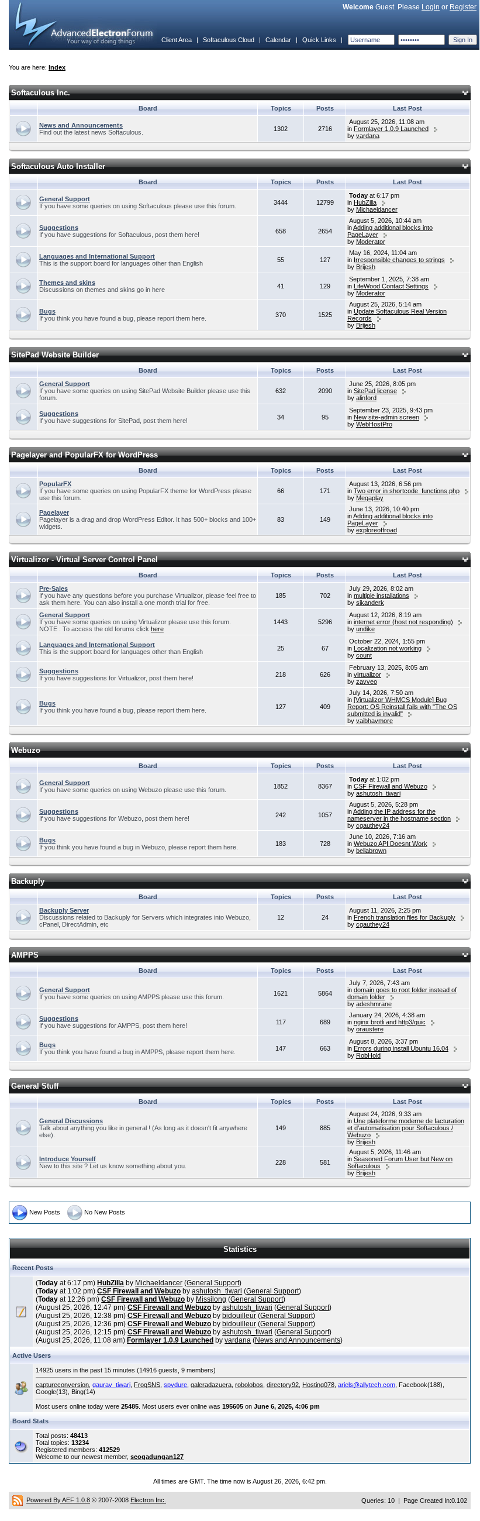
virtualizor (367, 674)
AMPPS (25, 955)
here (157, 628)
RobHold (368, 1055)
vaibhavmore (374, 720)
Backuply (27, 881)
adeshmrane (374, 1003)
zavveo (366, 681)
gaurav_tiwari (111, 1384)
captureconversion (62, 1384)
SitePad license (375, 390)
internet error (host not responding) (403, 621)
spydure (175, 1384)
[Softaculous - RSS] (17, 1499)
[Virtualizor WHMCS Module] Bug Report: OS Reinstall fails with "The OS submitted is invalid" (402, 706)
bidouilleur (239, 1316)
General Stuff (34, 1086)
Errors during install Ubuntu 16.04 (401, 1048)
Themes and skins (67, 282)
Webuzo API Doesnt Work (390, 843)
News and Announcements (81, 125)
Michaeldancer (377, 209)
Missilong (211, 1299)
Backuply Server (64, 910)
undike (365, 628)
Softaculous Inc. (40, 92)
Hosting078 (318, 1384)
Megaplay (370, 497)
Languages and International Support (97, 256)
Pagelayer (54, 512)
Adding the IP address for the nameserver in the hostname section (399, 815)
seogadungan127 (157, 1456)
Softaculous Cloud (228, 39)
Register (463, 7)
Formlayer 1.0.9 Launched (391, 128)
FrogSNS (147, 1384)
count (364, 655)
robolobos (249, 1384)
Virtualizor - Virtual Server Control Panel (84, 559)
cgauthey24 (372, 825)
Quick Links (319, 39)
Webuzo (25, 750)
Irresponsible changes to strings (399, 259)
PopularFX (55, 483)
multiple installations (381, 595)
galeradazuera (211, 1384)
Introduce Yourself (67, 1158)
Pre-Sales (53, 588)
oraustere (370, 1029)
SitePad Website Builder (55, 354)
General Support (64, 198)
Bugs (47, 311)
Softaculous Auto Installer (58, 166)
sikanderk (370, 602)
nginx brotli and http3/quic (390, 1022)
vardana (367, 135)
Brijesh (365, 266)
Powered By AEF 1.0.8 (58, 1499)
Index (57, 67)
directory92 (283, 1384)
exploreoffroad (376, 530)
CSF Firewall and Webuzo (390, 786)
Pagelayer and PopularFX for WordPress (84, 454)
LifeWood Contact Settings (391, 286)
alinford (366, 397)
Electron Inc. (148, 1499)
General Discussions (71, 1120)
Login (431, 7)
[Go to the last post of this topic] (435, 128)
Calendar (278, 39)
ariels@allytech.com (366, 1384)
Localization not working (388, 648)
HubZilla (365, 202)
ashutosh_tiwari (378, 793)
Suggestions (58, 227)
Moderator (370, 241)
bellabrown (371, 850)
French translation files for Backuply (404, 917)
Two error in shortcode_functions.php (407, 490)
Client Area (176, 39)
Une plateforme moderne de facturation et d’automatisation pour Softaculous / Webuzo (405, 1127)
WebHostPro (374, 424)
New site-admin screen (386, 417)
